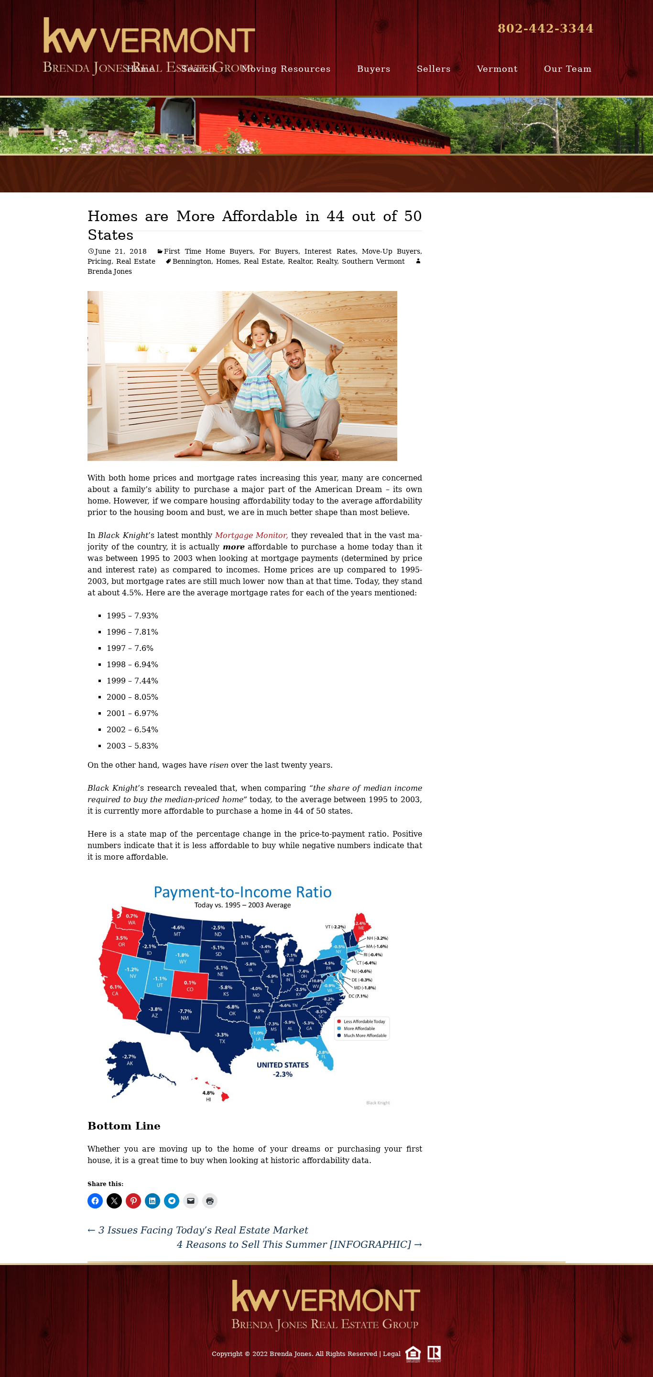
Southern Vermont (373, 261)
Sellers (434, 69)
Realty (326, 261)
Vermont (497, 69)
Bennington (192, 261)
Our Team (568, 69)
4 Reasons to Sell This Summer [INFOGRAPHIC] (299, 1244)
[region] (326, 126)
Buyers (374, 69)
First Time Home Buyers (208, 251)
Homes (227, 261)
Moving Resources (286, 69)
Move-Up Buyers (391, 251)
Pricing (99, 261)
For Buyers (278, 251)
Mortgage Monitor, (251, 535)
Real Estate (135, 261)
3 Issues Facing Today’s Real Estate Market (197, 1230)
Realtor (300, 261)
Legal (392, 1353)
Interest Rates (330, 251)
